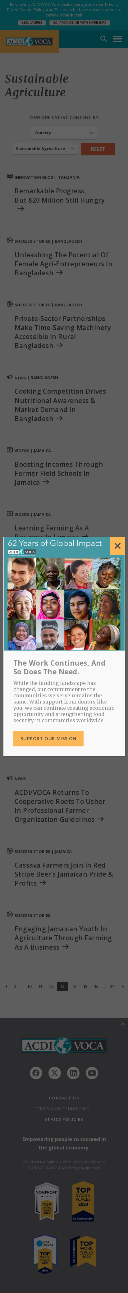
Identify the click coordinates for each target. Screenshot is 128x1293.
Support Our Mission (48, 738)
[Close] (117, 546)
